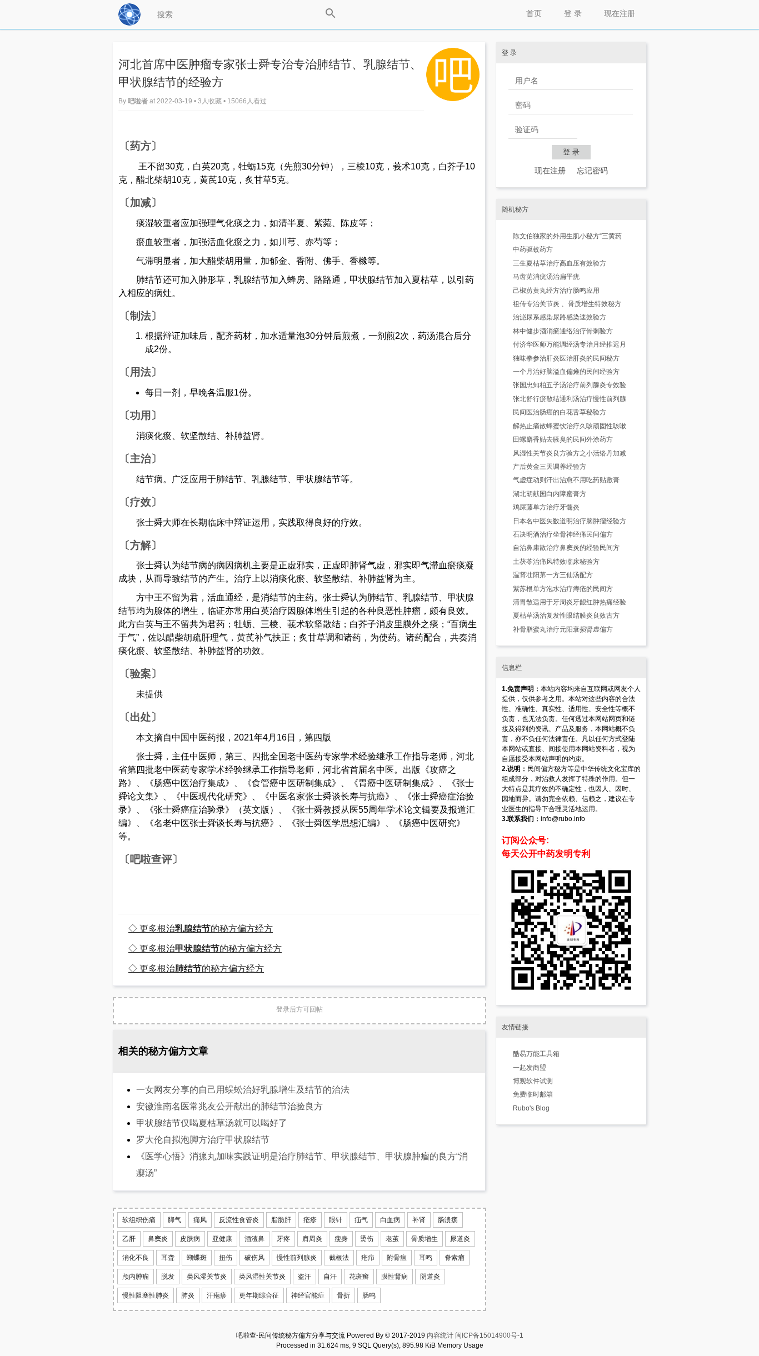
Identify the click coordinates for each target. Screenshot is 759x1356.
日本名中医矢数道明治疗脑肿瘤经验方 (569, 521)
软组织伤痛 (139, 1220)
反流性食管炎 (239, 1220)
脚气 (174, 1220)
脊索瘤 (455, 1258)
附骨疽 (397, 1258)
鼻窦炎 (158, 1239)
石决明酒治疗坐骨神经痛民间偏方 (563, 534)
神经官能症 (307, 1295)
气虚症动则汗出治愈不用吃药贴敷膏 (566, 480)
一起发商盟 (529, 1068)
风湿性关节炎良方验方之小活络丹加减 (569, 453)
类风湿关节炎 (207, 1276)
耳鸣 (425, 1258)
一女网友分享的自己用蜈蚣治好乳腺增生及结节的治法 (242, 1089)
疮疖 (367, 1258)
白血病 (390, 1220)
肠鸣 (369, 1295)
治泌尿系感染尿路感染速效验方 (559, 317)
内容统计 (440, 1335)
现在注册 (619, 13)
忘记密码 (592, 170)
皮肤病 (190, 1239)
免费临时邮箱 (533, 1094)
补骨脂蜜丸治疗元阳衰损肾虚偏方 (563, 629)
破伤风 (254, 1258)
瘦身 (341, 1239)
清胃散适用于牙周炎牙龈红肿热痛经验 (569, 602)
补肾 (419, 1220)
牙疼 (283, 1239)
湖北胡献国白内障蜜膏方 (549, 494)
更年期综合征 (259, 1295)
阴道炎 (430, 1276)
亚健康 (222, 1239)
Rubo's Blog (531, 1108)
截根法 (339, 1258)
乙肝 (129, 1239)
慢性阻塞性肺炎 (145, 1295)
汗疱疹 (217, 1295)
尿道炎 (460, 1239)
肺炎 (187, 1295)
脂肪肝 (281, 1220)
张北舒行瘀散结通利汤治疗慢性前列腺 (569, 399)
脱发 (167, 1276)
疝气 (361, 1220)
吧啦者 (138, 101)
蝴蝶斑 (197, 1258)
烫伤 (366, 1239)
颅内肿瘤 (135, 1276)
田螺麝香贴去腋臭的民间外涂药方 (563, 439)
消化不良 (135, 1258)
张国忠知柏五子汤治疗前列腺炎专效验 (569, 385)
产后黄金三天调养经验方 (549, 467)
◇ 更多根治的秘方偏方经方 (200, 928)
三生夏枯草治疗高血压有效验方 (559, 263)
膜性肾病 (394, 1276)
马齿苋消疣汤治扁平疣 (546, 277)
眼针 (335, 1220)
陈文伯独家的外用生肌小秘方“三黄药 (567, 236)
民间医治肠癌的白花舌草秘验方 (559, 412)
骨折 (343, 1295)
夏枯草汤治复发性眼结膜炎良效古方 (566, 615)
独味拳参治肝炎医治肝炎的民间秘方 (566, 358)
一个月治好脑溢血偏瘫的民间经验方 (566, 372)
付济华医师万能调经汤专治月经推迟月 (569, 344)
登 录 (573, 13)
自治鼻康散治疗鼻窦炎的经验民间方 (566, 548)
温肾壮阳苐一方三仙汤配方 (553, 575)
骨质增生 (424, 1239)
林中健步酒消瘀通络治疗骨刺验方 (563, 331)
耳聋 (167, 1258)
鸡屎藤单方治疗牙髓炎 (546, 507)
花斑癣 (359, 1276)
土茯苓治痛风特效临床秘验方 (556, 562)
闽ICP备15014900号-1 (489, 1335)
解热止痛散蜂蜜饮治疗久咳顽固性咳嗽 (569, 426)
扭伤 (225, 1258)
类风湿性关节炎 (262, 1276)
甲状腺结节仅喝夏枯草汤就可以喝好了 (211, 1123)
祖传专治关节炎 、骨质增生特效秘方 (567, 304)
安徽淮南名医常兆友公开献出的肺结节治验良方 (229, 1106)
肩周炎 (312, 1239)
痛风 (200, 1220)
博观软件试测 (533, 1081)
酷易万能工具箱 (536, 1054)
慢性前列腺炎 (297, 1258)
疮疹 (310, 1220)
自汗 (330, 1276)
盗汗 (304, 1276)
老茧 (392, 1239)
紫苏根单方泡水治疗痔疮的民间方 (563, 589)
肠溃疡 (448, 1220)
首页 (534, 13)
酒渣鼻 (254, 1239)
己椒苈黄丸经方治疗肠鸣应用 (556, 290)
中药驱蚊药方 (533, 249)
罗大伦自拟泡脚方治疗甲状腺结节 (202, 1139)
